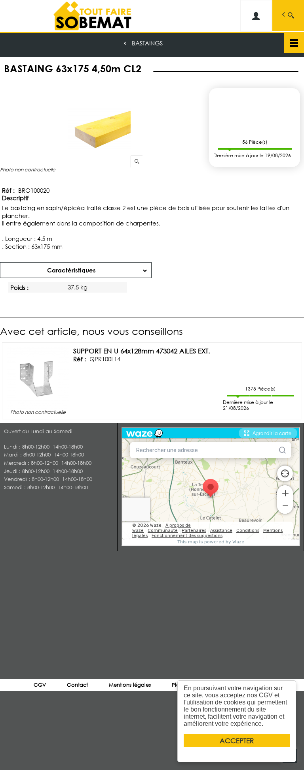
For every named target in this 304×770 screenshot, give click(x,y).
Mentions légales (130, 685)
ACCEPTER (237, 740)
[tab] (76, 270)
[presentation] (75, 270)
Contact (77, 685)
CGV (40, 685)
